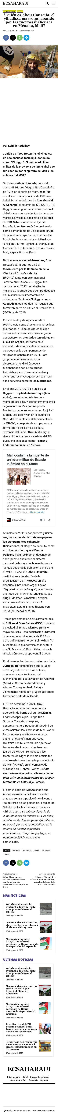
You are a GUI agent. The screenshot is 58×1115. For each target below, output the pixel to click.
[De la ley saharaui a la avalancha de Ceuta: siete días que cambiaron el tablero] (46, 909)
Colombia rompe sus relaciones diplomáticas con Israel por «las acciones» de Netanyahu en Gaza (15, 882)
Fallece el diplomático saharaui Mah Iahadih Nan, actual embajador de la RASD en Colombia (42, 881)
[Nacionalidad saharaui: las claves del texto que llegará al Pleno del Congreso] (46, 927)
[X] (13, 38)
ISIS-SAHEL (16, 850)
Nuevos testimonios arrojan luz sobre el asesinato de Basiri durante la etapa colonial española (22, 943)
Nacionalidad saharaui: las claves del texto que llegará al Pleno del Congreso (22, 925)
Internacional (10, 11)
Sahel (20, 11)
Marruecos (27, 850)
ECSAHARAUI (12, 30)
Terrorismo (45, 850)
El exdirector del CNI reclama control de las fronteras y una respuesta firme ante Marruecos (21, 1028)
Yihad (6, 854)
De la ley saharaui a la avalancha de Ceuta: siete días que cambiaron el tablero (20, 908)
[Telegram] (26, 38)
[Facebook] (6, 38)
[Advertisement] (29, 111)
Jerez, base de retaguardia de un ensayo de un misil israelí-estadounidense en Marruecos (21, 1046)
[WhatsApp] (20, 38)
